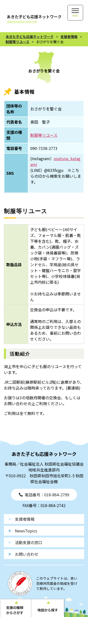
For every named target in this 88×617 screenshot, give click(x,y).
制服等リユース (43, 135)
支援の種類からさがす (14, 610)
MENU (75, 15)
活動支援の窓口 (28, 542)
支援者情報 (24, 519)
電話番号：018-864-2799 (47, 495)
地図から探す (47, 609)
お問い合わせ (26, 554)
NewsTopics (26, 531)
